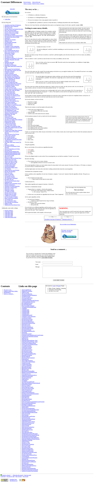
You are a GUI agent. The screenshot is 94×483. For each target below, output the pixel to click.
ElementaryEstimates (26, 329)
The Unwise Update (9, 155)
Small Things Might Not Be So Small (13, 127)
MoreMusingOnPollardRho (28, 371)
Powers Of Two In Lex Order (11, 33)
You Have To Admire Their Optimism (13, 119)
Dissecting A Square (9, 190)
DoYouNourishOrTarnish (27, 328)
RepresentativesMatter (27, 399)
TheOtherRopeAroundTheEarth (29, 436)
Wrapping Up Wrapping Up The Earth (13, 58)
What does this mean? (18, 475)
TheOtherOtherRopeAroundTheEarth (30, 435)
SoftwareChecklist (26, 413)
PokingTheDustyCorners (27, 387)
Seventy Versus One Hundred (11, 31)
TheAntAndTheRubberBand (28, 419)
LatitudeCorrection (26, 363)
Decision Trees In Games (10, 194)
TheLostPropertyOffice (27, 432)
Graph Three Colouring (10, 135)
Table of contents (27, 3)
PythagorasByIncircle (27, 391)
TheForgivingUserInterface (28, 427)
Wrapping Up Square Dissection (12, 186)
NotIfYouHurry (25, 379)
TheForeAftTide (25, 425)
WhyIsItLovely (25, 463)
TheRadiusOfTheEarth (27, 440)
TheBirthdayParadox (26, 420)
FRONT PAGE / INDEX (38, 3)
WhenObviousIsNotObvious (28, 460)
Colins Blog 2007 (9, 216)
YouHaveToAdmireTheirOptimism (30, 471)
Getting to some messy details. (11, 291)
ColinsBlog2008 (25, 311)
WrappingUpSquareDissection (29, 468)
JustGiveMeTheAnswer (27, 360)
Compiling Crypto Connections (12, 46)
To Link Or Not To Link (10, 87)
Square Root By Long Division (12, 170)
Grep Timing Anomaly (10, 102)
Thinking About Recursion (11, 113)
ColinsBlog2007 (25, 309)
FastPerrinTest (25, 337)
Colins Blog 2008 (9, 214)
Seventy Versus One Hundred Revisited (14, 29)
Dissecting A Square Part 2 (11, 187)
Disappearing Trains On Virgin (12, 109)
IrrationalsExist (25, 359)
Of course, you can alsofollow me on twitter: (67, 231)
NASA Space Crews (9, 175)
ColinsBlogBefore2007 (27, 315)
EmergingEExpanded (27, 333)
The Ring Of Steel (9, 63)
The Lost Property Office (10, 200)
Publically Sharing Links (10, 163)
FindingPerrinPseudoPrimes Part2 (12, 153)
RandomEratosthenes (26, 395)
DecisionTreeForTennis (27, 319)
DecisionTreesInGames (27, 320)
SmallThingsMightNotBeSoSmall (29, 412)
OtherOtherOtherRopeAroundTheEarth (31, 383)
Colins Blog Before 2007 (10, 217)
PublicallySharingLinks (27, 389)
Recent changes (27, 2)
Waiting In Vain (8, 41)
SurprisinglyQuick (26, 417)
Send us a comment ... (9, 293)
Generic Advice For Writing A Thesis (13, 89)
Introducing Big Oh (67, 219)
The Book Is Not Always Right (12, 37)
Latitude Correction (9, 73)
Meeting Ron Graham (10, 97)
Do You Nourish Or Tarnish (11, 196)
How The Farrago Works (10, 30)
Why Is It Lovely (9, 45)
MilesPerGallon (25, 369)
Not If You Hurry (9, 129)
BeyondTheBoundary (27, 304)
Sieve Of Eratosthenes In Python (12, 149)
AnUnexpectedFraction (27, 297)
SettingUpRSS (25, 407)
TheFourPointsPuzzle (27, 428)
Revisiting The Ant (9, 179)
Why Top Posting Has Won (11, 82)
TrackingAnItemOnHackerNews (29, 455)
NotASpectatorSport (26, 377)
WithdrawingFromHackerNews (29, 465)
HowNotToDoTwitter (27, 351)
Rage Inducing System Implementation (14, 35)
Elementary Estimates (10, 71)
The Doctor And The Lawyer (11, 94)
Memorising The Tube (10, 114)
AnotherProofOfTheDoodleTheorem (30, 300)
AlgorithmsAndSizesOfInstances (29, 295)
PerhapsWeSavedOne (27, 384)
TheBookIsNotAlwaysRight (28, 421)
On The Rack (8, 169)
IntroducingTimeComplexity (28, 357)
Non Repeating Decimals (10, 42)
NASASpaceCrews (26, 373)
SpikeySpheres (25, 415)
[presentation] (34, 181)
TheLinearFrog (25, 431)
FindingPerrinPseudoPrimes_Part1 (30, 340)
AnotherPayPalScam (26, 299)
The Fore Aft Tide (9, 55)
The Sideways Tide (9, 57)
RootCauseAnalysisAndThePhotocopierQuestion (33, 401)
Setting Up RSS (8, 203)
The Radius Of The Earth (10, 103)
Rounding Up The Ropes (10, 65)
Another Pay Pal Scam (10, 81)
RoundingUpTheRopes (27, 404)
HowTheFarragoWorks (27, 352)
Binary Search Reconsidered (11, 198)
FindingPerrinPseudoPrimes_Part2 (30, 341)
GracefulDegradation (26, 345)
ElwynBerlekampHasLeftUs (28, 331)
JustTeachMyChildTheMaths (28, 361)
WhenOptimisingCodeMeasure (29, 461)
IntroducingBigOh (26, 356)
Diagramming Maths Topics (11, 167)
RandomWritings (25, 396)
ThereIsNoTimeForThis (27, 448)
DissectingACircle (26, 324)
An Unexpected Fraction (10, 118)
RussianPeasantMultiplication (28, 405)
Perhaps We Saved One (10, 106)
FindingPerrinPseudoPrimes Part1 (12, 154)
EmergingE (24, 332)
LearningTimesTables (27, 364)
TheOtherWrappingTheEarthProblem (30, 437)
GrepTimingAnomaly (27, 348)
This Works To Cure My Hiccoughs (13, 105)
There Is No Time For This (11, 162)
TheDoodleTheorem (26, 424)
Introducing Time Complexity (11, 26)
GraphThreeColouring (27, 347)
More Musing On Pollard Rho (12, 75)
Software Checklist (9, 174)
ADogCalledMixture (26, 289)
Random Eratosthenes (10, 184)
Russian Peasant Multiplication (12, 151)
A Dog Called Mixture (10, 79)
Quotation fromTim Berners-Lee (13, 480)
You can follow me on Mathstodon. (68, 224)
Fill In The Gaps (8, 173)
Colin (54, 285)
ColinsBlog (24, 308)
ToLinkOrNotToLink (27, 453)
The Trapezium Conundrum (11, 178)
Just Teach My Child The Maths (12, 90)
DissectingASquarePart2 (27, 327)
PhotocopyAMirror (26, 385)
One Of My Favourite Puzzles (12, 111)
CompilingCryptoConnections (29, 316)
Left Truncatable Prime (10, 93)
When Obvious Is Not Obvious (12, 134)
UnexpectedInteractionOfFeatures (29, 457)
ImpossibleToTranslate (27, 355)
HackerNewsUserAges (27, 349)
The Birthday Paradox (10, 176)
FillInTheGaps (25, 339)
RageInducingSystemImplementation (30, 393)
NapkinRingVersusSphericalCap (29, 375)
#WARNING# (7, 292)
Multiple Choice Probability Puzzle (13, 183)
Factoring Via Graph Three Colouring (13, 130)
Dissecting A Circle (9, 188)
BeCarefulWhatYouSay (27, 303)
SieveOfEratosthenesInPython (29, 411)
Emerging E (7, 38)
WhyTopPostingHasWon (27, 464)
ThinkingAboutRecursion (27, 451)
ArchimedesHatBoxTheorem (28, 301)
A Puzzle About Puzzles (10, 123)
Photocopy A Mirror (9, 145)
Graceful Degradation (10, 166)
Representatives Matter (10, 121)
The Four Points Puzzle (10, 99)
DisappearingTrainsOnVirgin (28, 323)
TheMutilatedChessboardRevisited (30, 433)
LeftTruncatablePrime (27, 365)
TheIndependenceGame (27, 429)
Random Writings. (9, 210)
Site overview (18, 476)
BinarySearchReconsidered (28, 305)
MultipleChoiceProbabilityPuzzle (29, 372)
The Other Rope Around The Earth (13, 70)
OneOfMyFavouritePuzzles (28, 381)
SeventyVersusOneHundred (28, 408)
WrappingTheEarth (26, 467)
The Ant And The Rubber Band (12, 180)
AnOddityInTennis (26, 296)
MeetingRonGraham (26, 367)
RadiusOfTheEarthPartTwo (28, 392)
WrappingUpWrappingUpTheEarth (30, 469)
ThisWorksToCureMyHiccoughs (29, 452)
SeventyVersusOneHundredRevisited (30, 409)
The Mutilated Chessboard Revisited (13, 139)
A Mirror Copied (8, 141)
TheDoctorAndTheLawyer (28, 423)
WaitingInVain (25, 459)
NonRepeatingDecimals (27, 376)
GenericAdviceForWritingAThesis (29, 344)
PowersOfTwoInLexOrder (28, 388)
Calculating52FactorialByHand (29, 307)
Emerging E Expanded (10, 34)
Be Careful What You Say (11, 138)
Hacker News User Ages (10, 159)
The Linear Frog (8, 27)
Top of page (25, 476)
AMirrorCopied (25, 292)
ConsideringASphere (26, 317)
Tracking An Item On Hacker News (13, 158)
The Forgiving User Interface (11, 202)
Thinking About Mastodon (11, 107)
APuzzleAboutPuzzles (27, 293)
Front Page (3, 476)
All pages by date (10, 476)
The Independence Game (10, 110)
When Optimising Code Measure (12, 78)
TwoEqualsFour (25, 456)
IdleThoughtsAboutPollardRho (29, 353)
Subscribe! (12, 9)
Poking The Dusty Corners (11, 161)
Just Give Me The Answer (11, 74)
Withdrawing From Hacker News (12, 204)
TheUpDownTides (26, 447)
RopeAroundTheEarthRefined (29, 403)
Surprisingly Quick (9, 117)
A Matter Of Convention (10, 195)
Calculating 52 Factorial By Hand (12, 126)
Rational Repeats (8, 43)
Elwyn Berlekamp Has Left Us (12, 50)
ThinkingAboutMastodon (27, 449)
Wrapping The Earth (9, 62)
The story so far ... (8, 289)
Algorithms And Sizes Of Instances (13, 25)
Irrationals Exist (8, 182)
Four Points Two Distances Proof (12, 95)
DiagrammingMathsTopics (28, 321)
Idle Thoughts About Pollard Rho (12, 77)
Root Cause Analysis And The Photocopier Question (12, 52)
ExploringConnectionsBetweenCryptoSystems (32, 335)
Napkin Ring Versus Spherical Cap (13, 98)
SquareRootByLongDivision (28, 416)
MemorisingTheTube (26, 368)
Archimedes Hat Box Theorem (12, 85)
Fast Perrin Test (8, 150)
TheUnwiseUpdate (26, 445)
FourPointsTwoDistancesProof (29, 343)
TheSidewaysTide (26, 443)
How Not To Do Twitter (10, 125)
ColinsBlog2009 (25, 312)
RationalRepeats (25, 397)
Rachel (59, 285)
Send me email (27, 475)
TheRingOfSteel (25, 441)
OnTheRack (24, 380)
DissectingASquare (26, 325)
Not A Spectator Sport (10, 91)
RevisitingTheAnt (26, 400)
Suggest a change (6, 475)
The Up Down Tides (9, 54)
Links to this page (36, 2)
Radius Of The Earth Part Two (12, 101)
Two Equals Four (9, 199)
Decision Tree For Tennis (10, 192)
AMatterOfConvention (27, 291)
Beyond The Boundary (10, 171)
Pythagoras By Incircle (10, 122)
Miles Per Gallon (8, 157)
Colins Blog (7, 19)
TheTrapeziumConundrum (28, 444)
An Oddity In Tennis (9, 191)
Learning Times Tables (10, 165)
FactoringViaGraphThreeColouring (30, 336)
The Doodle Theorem (10, 137)
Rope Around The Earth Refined (12, 69)
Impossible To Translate (10, 39)
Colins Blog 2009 (9, 213)
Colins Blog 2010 (9, 212)
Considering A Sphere (10, 86)
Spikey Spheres (8, 115)
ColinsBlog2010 (25, 313)
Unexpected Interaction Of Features (13, 83)
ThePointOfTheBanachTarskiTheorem (31, 439)
